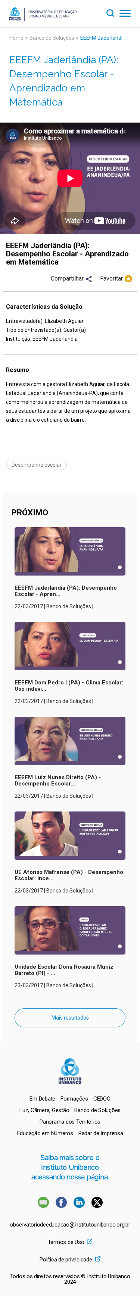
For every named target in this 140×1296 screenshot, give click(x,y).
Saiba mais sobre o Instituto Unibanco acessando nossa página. (70, 1167)
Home (16, 38)
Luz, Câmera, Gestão (44, 1110)
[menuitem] (42, 1099)
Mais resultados (70, 1018)
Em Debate (42, 1098)
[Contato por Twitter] (97, 1205)
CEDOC (102, 1098)
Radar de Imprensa (100, 1133)
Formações (74, 1098)
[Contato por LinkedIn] (80, 1205)
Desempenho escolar (37, 465)
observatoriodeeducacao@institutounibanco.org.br (70, 1225)
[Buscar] (112, 12)
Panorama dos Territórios (70, 1121)
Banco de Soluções (51, 38)
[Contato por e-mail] (43, 1205)
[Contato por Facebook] (62, 1205)
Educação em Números (45, 1133)
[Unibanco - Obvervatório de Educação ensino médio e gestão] (43, 18)
